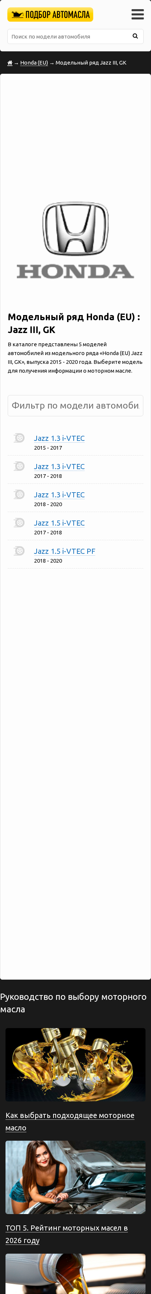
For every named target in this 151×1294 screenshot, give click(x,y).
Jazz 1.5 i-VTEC (59, 523)
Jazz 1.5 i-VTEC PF (64, 551)
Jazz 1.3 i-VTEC (59, 438)
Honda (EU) (34, 62)
